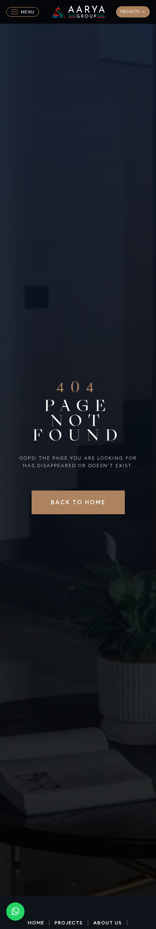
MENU (28, 12)
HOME (36, 922)
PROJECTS (129, 11)
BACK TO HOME (78, 502)
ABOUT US (107, 922)
